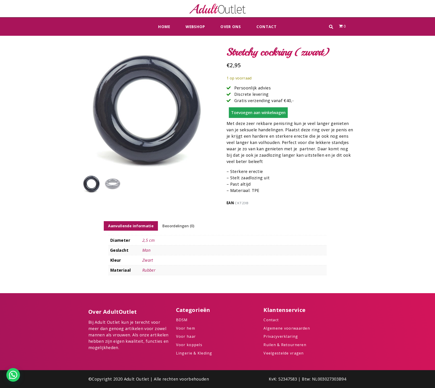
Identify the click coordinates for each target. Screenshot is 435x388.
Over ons (230, 26)
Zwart (147, 260)
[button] (331, 26)
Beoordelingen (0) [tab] (178, 225)
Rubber (148, 270)
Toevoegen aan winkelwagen (258, 112)
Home (164, 26)
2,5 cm (148, 240)
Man (146, 250)
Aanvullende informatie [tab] (131, 225)
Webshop (195, 26)
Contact (266, 26)
